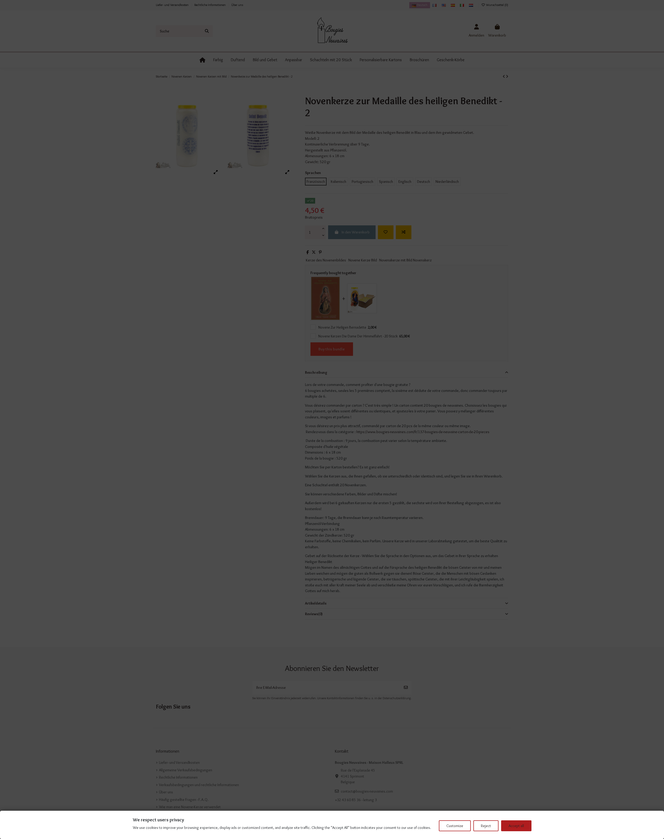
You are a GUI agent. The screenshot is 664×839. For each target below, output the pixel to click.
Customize (454, 825)
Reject (486, 825)
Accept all (516, 825)
